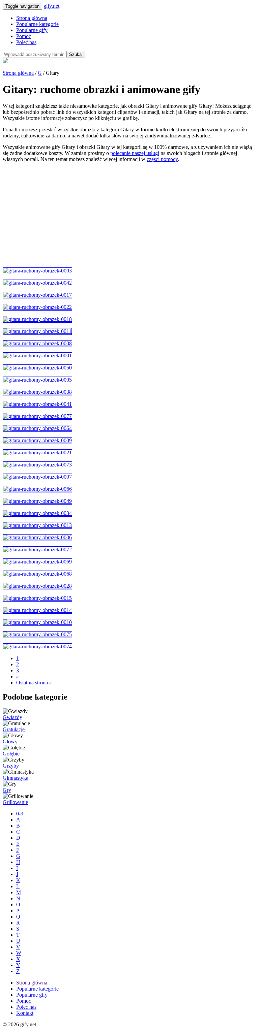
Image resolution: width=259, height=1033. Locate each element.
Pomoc (23, 36)
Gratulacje (14, 729)
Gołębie (11, 753)
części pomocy (162, 159)
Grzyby (11, 766)
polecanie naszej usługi (134, 153)
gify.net (51, 6)
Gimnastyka (15, 778)
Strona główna (31, 18)
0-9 (19, 813)
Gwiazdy (12, 717)
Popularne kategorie (37, 24)
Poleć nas (26, 42)
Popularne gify (32, 30)
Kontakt (24, 1013)
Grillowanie (15, 802)
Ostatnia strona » (34, 682)
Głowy (10, 741)
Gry (7, 790)
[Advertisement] (129, 215)
